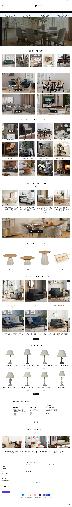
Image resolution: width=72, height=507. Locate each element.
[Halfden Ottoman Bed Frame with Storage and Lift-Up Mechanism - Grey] (45, 212)
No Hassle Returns (45, 16)
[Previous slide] (34, 422)
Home (23, 8)
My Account (4, 468)
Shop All (40, 231)
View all (36, 186)
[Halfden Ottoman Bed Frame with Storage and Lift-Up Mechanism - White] (43, 212)
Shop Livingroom (19, 42)
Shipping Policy (5, 475)
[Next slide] (37, 422)
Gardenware (46, 8)
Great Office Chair (50, 407)
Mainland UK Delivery (10, 16)
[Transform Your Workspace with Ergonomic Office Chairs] (13, 442)
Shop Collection (7, 42)
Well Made (15, 407)
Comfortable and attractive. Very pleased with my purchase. (52, 410)
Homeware (36, 8)
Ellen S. (48, 403)
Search (3, 463)
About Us (3, 464)
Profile (7, 0)
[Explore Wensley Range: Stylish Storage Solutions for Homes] (59, 442)
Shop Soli (32, 231)
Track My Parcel (5, 469)
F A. (32, 403)
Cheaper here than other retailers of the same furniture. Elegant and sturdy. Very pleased (19, 410)
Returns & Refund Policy (6, 480)
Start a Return (4, 471)
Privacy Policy (4, 478)
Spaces (28, 8)
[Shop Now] (18, 104)
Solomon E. (17, 403)
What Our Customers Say (22, 401)
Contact (3, 466)
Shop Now (18, 90)
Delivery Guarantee (5, 476)
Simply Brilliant (33, 407)
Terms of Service (5, 473)
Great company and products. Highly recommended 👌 (35, 410)
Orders (3, 0)
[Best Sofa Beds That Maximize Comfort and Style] (36, 442)
